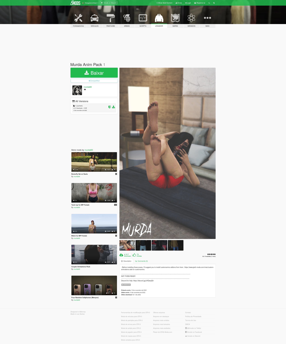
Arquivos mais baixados (161, 324)
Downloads (127, 256)
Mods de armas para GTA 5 (131, 324)
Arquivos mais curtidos (161, 320)
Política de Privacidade (193, 316)
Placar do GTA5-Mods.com (162, 332)
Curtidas (139, 256)
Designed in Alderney (78, 312)
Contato (188, 312)
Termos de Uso (190, 320)
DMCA (187, 324)
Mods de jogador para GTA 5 (131, 332)
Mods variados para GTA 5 (130, 340)
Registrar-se (200, 3)
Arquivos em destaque (161, 316)
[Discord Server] (85, 89)
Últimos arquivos (159, 312)
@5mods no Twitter (194, 328)
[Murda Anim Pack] (167, 153)
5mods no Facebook (194, 332)
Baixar (96, 72)
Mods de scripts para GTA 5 (131, 328)
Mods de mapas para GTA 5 (131, 336)
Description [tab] (127, 261)
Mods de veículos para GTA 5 (131, 316)
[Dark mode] (209, 3)
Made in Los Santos (77, 314)
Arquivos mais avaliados (161, 328)
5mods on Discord (193, 336)
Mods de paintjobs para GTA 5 (132, 320)
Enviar (179, 3)
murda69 (88, 86)
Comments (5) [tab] (142, 261)
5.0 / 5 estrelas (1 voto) (209, 256)
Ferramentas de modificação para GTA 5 (135, 312)
